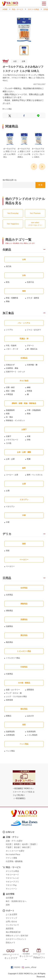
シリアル (9, 330)
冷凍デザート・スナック (15, 372)
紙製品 (8, 716)
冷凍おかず (10, 365)
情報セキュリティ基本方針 (17, 936)
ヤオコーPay (11, 885)
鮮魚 (7, 282)
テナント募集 (11, 858)
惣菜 (7, 551)
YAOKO (17, 967)
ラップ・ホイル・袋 (14, 693)
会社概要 (9, 898)
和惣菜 (29, 391)
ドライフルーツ (12, 440)
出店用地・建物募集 (14, 861)
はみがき (30, 716)
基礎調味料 (10, 410)
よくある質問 (11, 914)
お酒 (7, 491)
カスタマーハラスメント (16, 939)
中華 (7, 522)
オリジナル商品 (12, 871)
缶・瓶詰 (9, 417)
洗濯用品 (9, 626)
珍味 (28, 440)
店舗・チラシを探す (14, 841)
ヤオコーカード (12, 874)
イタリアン (10, 506)
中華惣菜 (9, 394)
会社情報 (10, 894)
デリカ (7, 533)
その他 (8, 443)
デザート (30, 346)
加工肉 (8, 266)
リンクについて (12, 925)
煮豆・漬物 (10, 391)
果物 (7, 301)
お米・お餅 (10, 459)
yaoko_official (30, 967)
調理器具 (30, 690)
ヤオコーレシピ (12, 878)
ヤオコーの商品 (33, 9)
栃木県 (25, 844)
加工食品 (8, 313)
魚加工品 (30, 282)
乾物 (28, 414)
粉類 (7, 414)
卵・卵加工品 (32, 349)
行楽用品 (9, 674)
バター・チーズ (12, 349)
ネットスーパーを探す (15, 851)
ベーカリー (10, 566)
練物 (28, 387)
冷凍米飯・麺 (32, 365)
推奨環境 (9, 928)
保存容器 (9, 700)
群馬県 (17, 844)
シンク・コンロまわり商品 (16, 696)
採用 (8, 905)
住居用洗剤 (31, 732)
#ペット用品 (7, 109)
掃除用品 (9, 611)
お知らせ (10, 832)
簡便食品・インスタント (15, 420)
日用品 (7, 578)
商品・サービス (17, 9)
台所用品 (9, 595)
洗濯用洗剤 (10, 732)
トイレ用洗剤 (32, 735)
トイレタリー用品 (13, 658)
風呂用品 (9, 642)
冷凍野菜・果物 (12, 368)
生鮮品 (7, 249)
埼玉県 (8, 844)
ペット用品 (10, 751)
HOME (5, 9)
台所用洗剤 (10, 735)
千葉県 (8, 847)
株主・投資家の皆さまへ (16, 901)
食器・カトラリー (13, 690)
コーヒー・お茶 (12, 475)
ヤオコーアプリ (12, 882)
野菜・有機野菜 (12, 298)
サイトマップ (11, 918)
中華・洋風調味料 (34, 410)
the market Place (13, 854)
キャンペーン (11, 889)
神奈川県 (26, 847)
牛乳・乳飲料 (11, 346)
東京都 (17, 847)
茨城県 (33, 844)
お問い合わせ (11, 921)
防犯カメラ (10, 942)
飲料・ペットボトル (35, 475)
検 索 (40, 185)
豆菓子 (8, 436)
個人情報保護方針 (13, 932)
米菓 (28, 436)
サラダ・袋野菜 (33, 298)
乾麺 (28, 459)
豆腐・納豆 (10, 387)
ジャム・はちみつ (34, 330)
